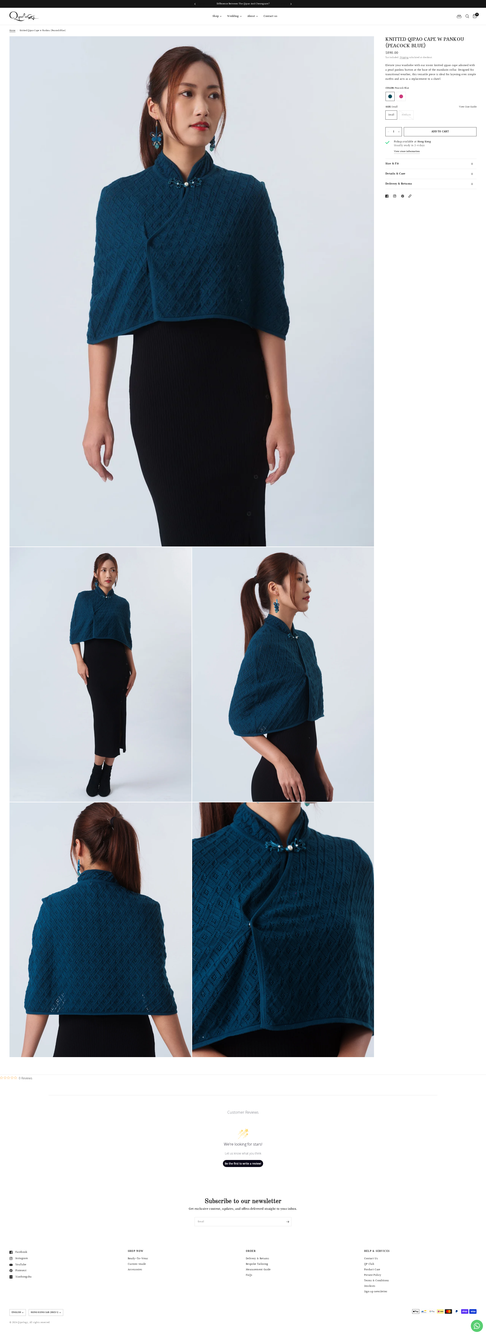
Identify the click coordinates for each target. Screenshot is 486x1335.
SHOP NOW (136, 1251)
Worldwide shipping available (243, 4)
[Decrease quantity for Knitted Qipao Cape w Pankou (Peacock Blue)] (388, 131)
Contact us (270, 16)
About (251, 16)
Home (12, 30)
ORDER (251, 1251)
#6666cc (401, 96)
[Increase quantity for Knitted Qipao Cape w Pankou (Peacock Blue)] (399, 131)
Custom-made (137, 1264)
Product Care (372, 1269)
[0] (474, 16)
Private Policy (372, 1275)
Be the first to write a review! (243, 1163)
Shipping (404, 57)
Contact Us (371, 1258)
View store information (407, 151)
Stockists (369, 1286)
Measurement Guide (258, 1269)
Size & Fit (392, 163)
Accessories (135, 1269)
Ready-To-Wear (138, 1258)
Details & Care (395, 173)
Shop (215, 16)
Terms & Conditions (376, 1280)
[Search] (467, 16)
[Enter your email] (287, 1221)
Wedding (233, 16)
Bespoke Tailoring (257, 1264)
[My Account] (459, 16)
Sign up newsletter (375, 1291)
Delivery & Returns (398, 183)
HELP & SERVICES (377, 1251)
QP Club (369, 1264)
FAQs (249, 1275)
